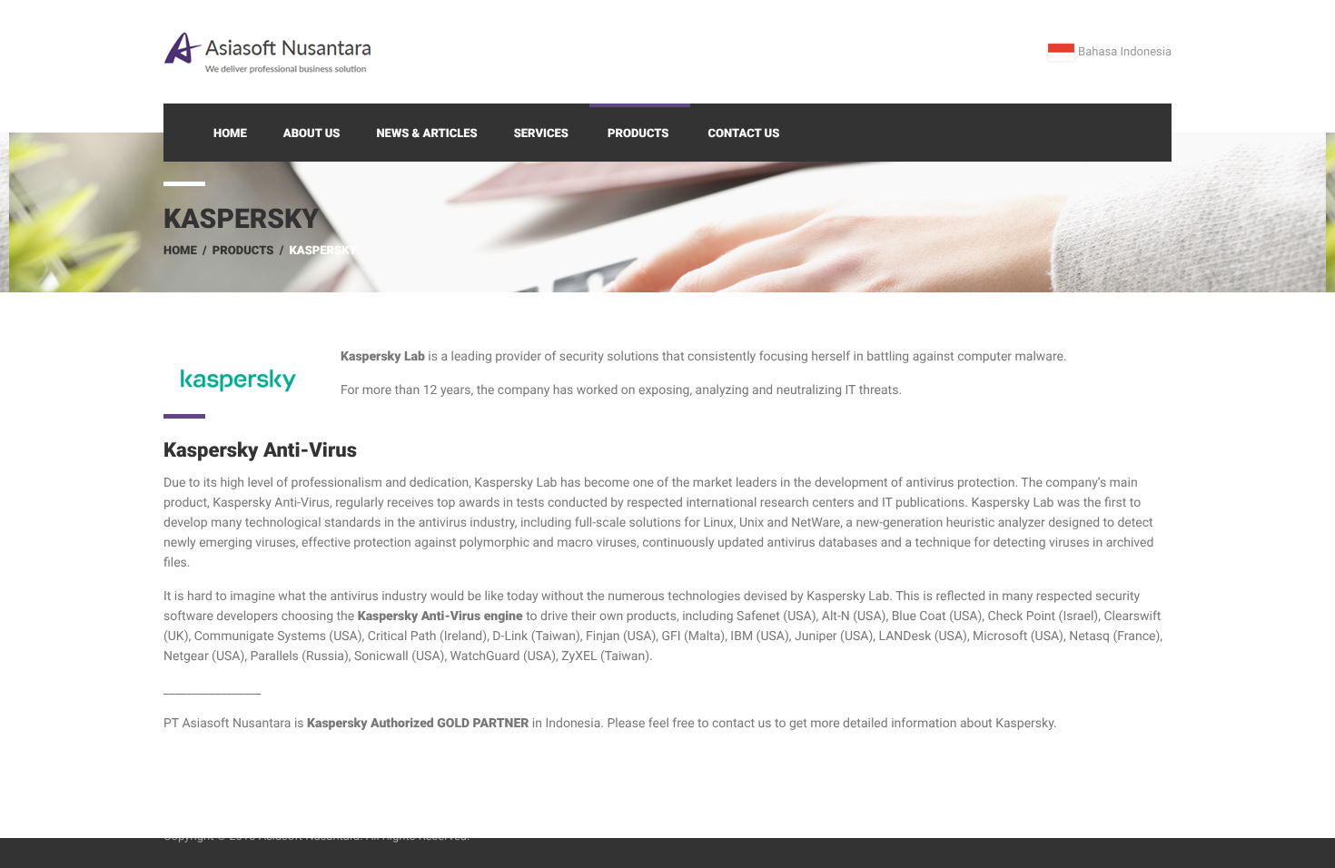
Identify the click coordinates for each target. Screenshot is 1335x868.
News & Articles (426, 134)
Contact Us (744, 134)
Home (230, 134)
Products (638, 134)
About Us (312, 134)
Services (541, 134)
